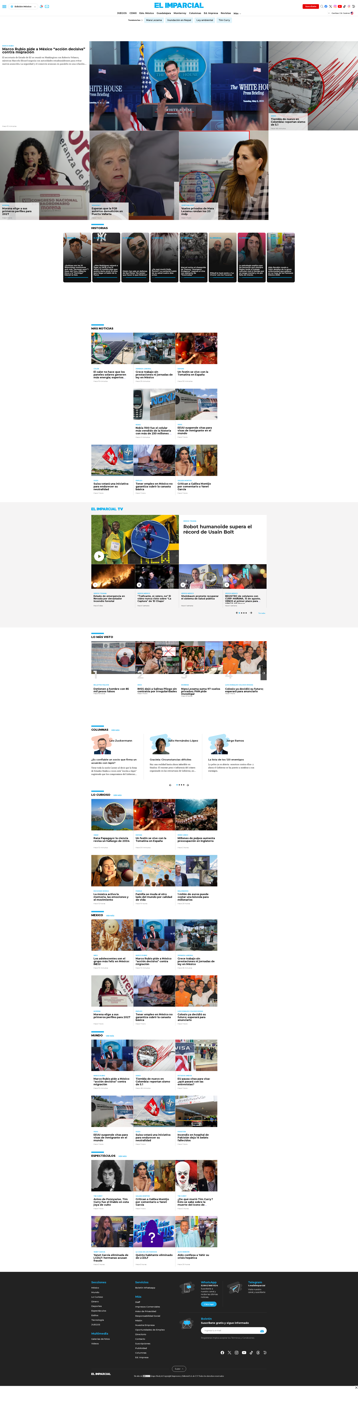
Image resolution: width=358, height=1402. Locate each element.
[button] (264, 673)
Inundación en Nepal (179, 20)
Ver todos (261, 613)
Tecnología (97, 1320)
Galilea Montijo (185, 481)
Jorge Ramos (235, 740)
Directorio (140, 1334)
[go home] (101, 1373)
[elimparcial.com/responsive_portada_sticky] (356, 1387)
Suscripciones (142, 1343)
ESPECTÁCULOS (103, 1155)
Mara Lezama (154, 20)
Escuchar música (101, 891)
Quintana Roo (187, 205)
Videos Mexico (143, 593)
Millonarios (183, 891)
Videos (95, 1343)
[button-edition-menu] (329, 13)
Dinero (95, 1301)
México (95, 1287)
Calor (96, 369)
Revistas (226, 13)
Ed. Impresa (211, 13)
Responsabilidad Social (147, 1316)
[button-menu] (4, 6)
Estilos (94, 1315)
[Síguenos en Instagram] (335, 6)
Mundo (95, 1292)
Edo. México (146, 13)
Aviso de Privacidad (145, 1311)
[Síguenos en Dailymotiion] (265, 1352)
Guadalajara (164, 13)
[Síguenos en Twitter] (330, 6)
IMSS (139, 685)
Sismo (273, 116)
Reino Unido (183, 835)
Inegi (96, 955)
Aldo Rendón (183, 1252)
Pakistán (182, 1132)
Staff (137, 1302)
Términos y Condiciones (242, 1338)
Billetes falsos (101, 685)
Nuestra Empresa (145, 1325)
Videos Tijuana (189, 521)
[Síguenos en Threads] (349, 6)
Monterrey (180, 13)
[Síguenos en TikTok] (344, 6)
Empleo (139, 481)
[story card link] (179, 86)
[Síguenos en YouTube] (339, 6)
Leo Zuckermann (120, 740)
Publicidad (141, 1348)
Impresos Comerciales (147, 1306)
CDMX (133, 13)
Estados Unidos (185, 1076)
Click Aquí (209, 1304)
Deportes (96, 1306)
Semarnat (96, 205)
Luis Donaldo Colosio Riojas (239, 685)
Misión (138, 1320)
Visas (180, 425)
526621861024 (209, 1285)
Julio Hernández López (183, 740)
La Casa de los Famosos (146, 1252)
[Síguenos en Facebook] (326, 6)
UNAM (96, 835)
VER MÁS (115, 730)
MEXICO (97, 915)
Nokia (138, 425)
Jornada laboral (143, 369)
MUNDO (97, 1035)
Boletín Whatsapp (145, 1287)
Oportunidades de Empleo (150, 1329)
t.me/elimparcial (256, 1285)
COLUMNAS (99, 729)
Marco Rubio (8, 46)
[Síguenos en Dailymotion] (353, 6)
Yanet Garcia (99, 1252)
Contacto (140, 1339)
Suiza (96, 481)
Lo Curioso (97, 1297)
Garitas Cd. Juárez (341, 13)
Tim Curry (224, 20)
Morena (5, 205)
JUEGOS (122, 13)
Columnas (195, 13)
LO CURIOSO (100, 794)
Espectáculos (98, 1310)
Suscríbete (310, 6)
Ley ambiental (205, 20)
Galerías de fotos (100, 1339)
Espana (181, 369)
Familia (139, 891)
